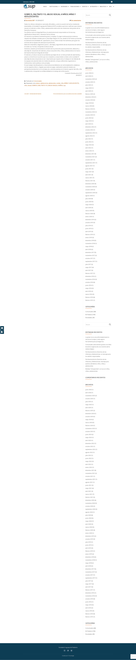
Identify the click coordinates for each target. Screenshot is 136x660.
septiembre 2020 (90, 193)
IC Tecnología (71, 655)
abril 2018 (88, 249)
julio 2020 (88, 198)
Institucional (54, 6)
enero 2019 (88, 237)
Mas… (111, 6)
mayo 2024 (88, 103)
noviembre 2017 (90, 255)
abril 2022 (88, 148)
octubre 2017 (89, 258)
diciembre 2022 (89, 127)
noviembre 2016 (90, 279)
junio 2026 (88, 73)
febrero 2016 (89, 297)
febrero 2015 (89, 300)
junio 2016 (88, 285)
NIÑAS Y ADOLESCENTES (71, 83)
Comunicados (38, 81)
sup (64, 85)
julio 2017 (88, 264)
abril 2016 (88, 291)
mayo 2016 (88, 288)
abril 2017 (88, 270)
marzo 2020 (88, 210)
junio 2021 (88, 169)
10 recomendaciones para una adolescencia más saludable (67, 93)
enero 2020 (88, 216)
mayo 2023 (88, 121)
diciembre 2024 (89, 97)
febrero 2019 (89, 234)
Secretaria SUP (30, 20)
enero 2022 (88, 151)
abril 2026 (88, 76)
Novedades (64, 6)
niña (62, 83)
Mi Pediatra (93, 6)
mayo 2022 (88, 145)
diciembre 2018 (89, 240)
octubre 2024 (89, 100)
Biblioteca (103, 6)
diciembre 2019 (89, 219)
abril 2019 (88, 231)
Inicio (45, 6)
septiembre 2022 (90, 133)
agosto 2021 (89, 166)
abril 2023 (88, 124)
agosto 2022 (89, 136)
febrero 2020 (89, 213)
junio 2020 (88, 201)
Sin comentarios (76, 20)
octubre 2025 (89, 82)
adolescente (52, 83)
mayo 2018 (88, 246)
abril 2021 (88, 175)
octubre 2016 (89, 282)
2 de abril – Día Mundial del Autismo (32, 93)
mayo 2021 (88, 172)
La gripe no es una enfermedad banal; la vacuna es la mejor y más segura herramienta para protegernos (97, 30)
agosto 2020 (89, 196)
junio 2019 (88, 228)
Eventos (84, 6)
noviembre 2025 (90, 79)
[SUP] (29, 6)
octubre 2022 (89, 130)
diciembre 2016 (89, 276)
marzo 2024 (88, 106)
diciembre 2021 (89, 154)
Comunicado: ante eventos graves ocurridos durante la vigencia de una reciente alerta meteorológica (98, 37)
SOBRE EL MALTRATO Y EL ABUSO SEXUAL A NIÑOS (47, 85)
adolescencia (44, 83)
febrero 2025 (89, 94)
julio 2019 (88, 225)
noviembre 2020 (90, 187)
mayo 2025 (88, 88)
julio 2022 (88, 139)
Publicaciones (74, 6)
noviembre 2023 (90, 112)
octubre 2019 (89, 222)
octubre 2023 (89, 115)
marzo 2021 (88, 178)
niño (25, 85)
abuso (38, 83)
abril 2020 (88, 207)
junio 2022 (88, 142)
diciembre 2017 (89, 252)
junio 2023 (88, 118)
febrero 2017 (89, 273)
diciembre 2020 (89, 184)
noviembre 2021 (90, 157)
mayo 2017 (88, 267)
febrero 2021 (89, 181)
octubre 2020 (89, 190)
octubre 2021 (89, 160)
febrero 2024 (89, 109)
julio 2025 (88, 85)
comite (58, 83)
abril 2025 (88, 91)
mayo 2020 (88, 204)
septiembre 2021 (90, 163)
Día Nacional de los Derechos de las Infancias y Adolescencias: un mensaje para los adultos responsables (98, 45)
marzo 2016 (88, 294)
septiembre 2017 (90, 261)
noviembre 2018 (90, 243)
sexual (29, 85)
